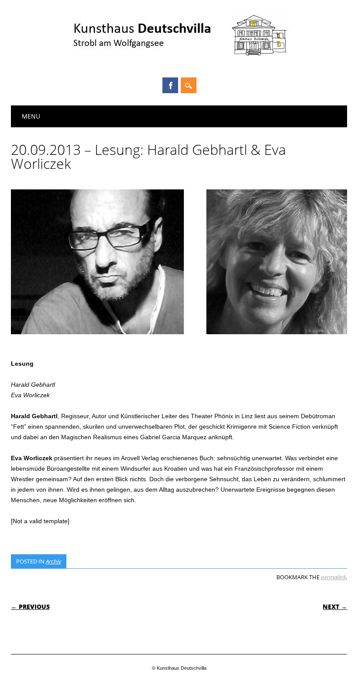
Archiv (53, 561)
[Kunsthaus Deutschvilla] (179, 61)
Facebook (170, 85)
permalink (333, 577)
